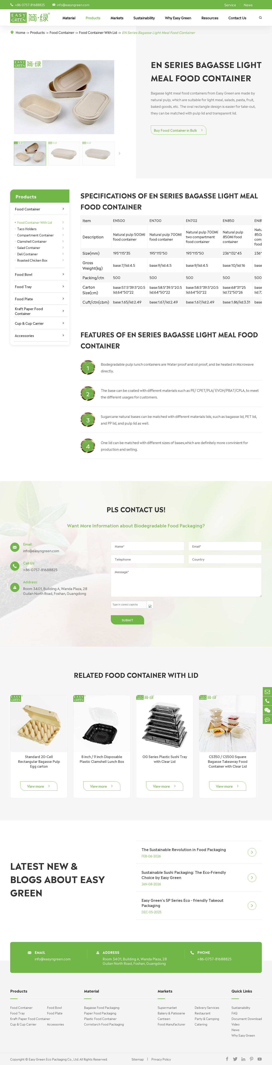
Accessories (24, 335)
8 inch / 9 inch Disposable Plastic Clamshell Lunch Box (102, 759)
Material (69, 17)
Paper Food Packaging (100, 1013)
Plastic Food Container (100, 1018)
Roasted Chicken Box (32, 260)
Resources (210, 17)
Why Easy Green (178, 17)
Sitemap (138, 1059)
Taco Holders (26, 228)
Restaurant (203, 1013)
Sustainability (144, 17)
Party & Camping (207, 1018)
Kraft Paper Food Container (29, 311)
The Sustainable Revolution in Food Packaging (184, 849)
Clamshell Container (32, 241)
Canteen (164, 1018)
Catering (201, 1024)
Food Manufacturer (171, 1024)
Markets (117, 17)
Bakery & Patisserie (171, 1013)
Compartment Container (35, 235)
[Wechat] (267, 710)
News (248, 4)
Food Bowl (23, 274)
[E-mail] (267, 691)
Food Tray (23, 286)
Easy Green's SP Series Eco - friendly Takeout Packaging (183, 902)
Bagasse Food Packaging (101, 1007)
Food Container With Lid (98, 32)
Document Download (246, 1018)
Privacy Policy (161, 1059)
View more (39, 786)
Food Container (62, 32)
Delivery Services (207, 1007)
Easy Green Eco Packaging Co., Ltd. (54, 1059)
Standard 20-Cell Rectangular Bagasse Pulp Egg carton (39, 761)
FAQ (234, 1013)
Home (20, 32)
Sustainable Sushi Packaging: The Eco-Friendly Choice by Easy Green (184, 874)
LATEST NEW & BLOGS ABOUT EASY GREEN (57, 878)
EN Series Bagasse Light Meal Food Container (158, 32)
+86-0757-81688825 (40, 569)
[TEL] (267, 700)
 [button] (119, 153)
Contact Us (237, 17)
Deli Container (27, 254)
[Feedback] (267, 719)
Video (235, 1024)
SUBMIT (127, 620)
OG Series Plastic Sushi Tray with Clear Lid (164, 759)
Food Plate (24, 298)
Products (93, 17)
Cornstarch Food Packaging (104, 1024)
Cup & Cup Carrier (29, 323)
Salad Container (28, 247)
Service (230, 4)
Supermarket (167, 1007)
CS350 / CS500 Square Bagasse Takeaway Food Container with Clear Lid (228, 761)
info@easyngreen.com (73, 4)
